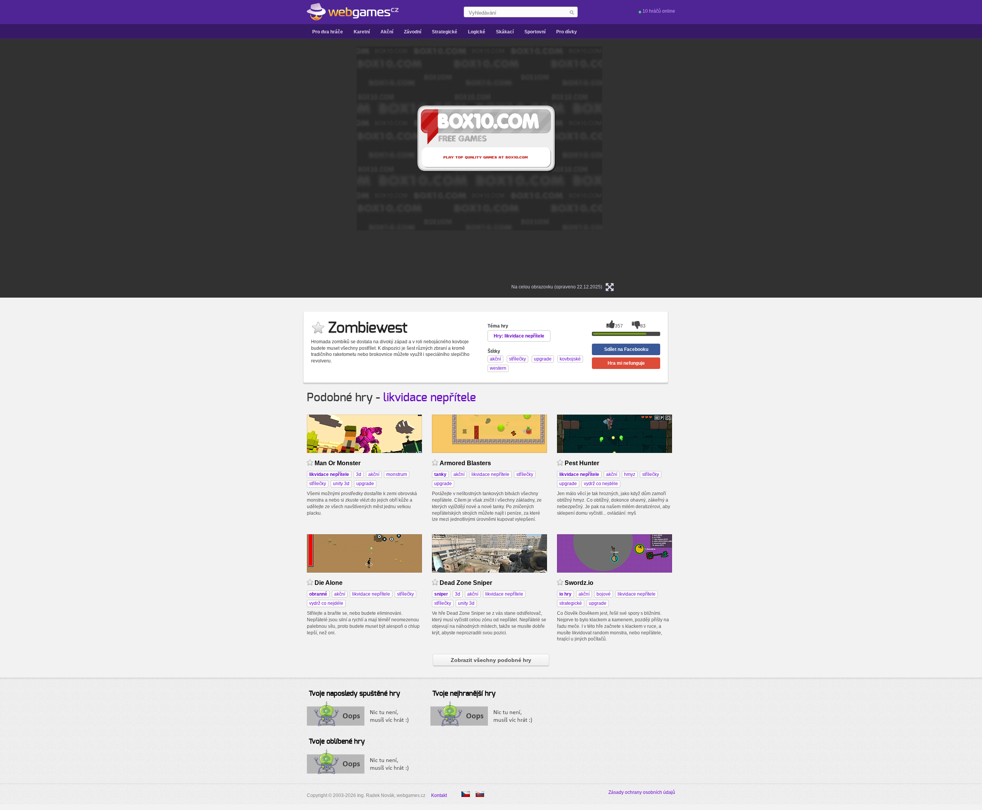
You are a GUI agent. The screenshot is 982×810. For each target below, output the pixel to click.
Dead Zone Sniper (466, 583)
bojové (603, 594)
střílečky (317, 483)
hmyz (629, 474)
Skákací (505, 32)
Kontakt (439, 795)
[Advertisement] (260, 161)
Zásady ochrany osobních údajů (641, 792)
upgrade (365, 483)
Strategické (444, 32)
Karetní (362, 32)
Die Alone (329, 583)
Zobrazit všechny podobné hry (491, 660)
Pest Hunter (582, 463)
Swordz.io (579, 583)
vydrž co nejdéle (601, 483)
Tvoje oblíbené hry (337, 741)
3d (358, 474)
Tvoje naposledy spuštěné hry (354, 693)
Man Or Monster (338, 463)
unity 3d (341, 483)
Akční (387, 32)
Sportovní (534, 32)
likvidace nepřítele (429, 397)
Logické (476, 32)
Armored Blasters (465, 463)
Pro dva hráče (327, 32)
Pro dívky (566, 32)
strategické (570, 603)
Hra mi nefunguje (626, 363)
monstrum (396, 474)
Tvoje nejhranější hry (464, 693)
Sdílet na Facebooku (626, 349)
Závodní (412, 32)
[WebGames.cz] (353, 12)
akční (373, 474)
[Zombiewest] (480, 794)
